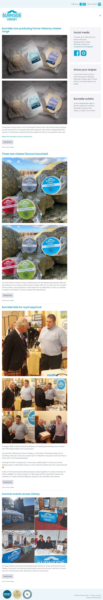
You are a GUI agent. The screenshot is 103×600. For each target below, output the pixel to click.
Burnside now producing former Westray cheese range (31, 30)
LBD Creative (97, 597)
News (12, 147)
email (76, 84)
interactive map (86, 103)
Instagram (89, 47)
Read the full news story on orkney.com (17, 137)
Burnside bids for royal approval (22, 307)
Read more (8, 142)
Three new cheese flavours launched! (25, 154)
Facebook (77, 47)
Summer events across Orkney (21, 494)
